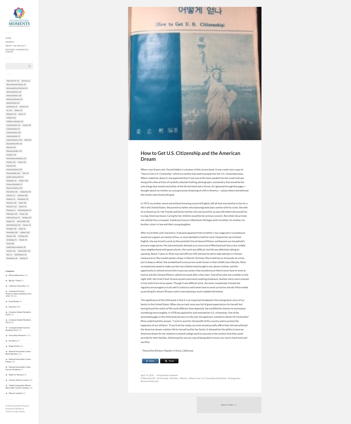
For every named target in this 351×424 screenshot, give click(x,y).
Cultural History (13, 132)
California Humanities (17, 286)
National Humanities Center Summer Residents (18, 368)
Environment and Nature (16, 158)
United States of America (16, 247)
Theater (23, 240)
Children (11, 118)
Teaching (22, 236)
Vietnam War (24, 251)
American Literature (14, 99)
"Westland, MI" (149, 378)
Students (24, 232)
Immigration (25, 192)
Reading (26, 218)
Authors (18, 110)
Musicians (11, 206)
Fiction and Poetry (14, 169)
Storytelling (12, 232)
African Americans (14, 92)
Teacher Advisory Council (19, 380)
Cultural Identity (13, 136)
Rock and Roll (23, 221)
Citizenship (163, 378)
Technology (11, 240)
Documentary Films (14, 144)
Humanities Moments (17, 335)
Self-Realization (13, 225)
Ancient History (13, 103)
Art (9, 110)
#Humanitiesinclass (16, 275)
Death (28, 140)
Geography (11, 181)
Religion (10, 221)
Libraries (11, 195)
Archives (24, 107)
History (23, 181)
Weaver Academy (16, 393)
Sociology (11, 229)
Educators (13, 307)
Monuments (23, 199)
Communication (13, 129)
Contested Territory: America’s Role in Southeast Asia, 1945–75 (18, 293)
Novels (22, 206)
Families (11, 162)
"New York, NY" (13, 81)
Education (11, 147)
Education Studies (14, 151)
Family (22, 162)
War (9, 254)
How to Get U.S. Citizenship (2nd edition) (208, 378)
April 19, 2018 (147, 375)
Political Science (13, 218)
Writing (23, 258)
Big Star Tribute (15, 280)
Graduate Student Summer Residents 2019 (17, 329)
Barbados (11, 114)
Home (8, 38)
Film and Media (13, 173)
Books (22, 114)
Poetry (24, 214)
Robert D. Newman (16, 375)
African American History (16, 84)
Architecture (12, 107)
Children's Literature (15, 121)
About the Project (15, 46)
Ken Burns (13, 341)
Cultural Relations (14, 140)
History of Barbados (14, 184)
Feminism (11, 166)
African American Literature (17, 88)
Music (22, 203)
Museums (11, 203)
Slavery (27, 225)
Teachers (11, 236)
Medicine (11, 199)
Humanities (12, 192)
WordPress (19, 409)
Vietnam (11, 251)
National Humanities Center (17, 50)
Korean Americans (150, 381)
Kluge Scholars (14, 346)
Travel (10, 243)
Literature (22, 195)
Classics (27, 125)
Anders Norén (19, 411)
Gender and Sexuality (15, 177)
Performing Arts (24, 210)
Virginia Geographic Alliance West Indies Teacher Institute (18, 386)
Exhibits (9, 42)
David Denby (14, 301)
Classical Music (13, 125)
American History (14, 95)
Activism (26, 81)
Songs (22, 229)
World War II (12, 258)
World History (20, 254)
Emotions (11, 155)
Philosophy (12, 214)
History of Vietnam (14, 188)
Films (26, 173)
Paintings (11, 210)
